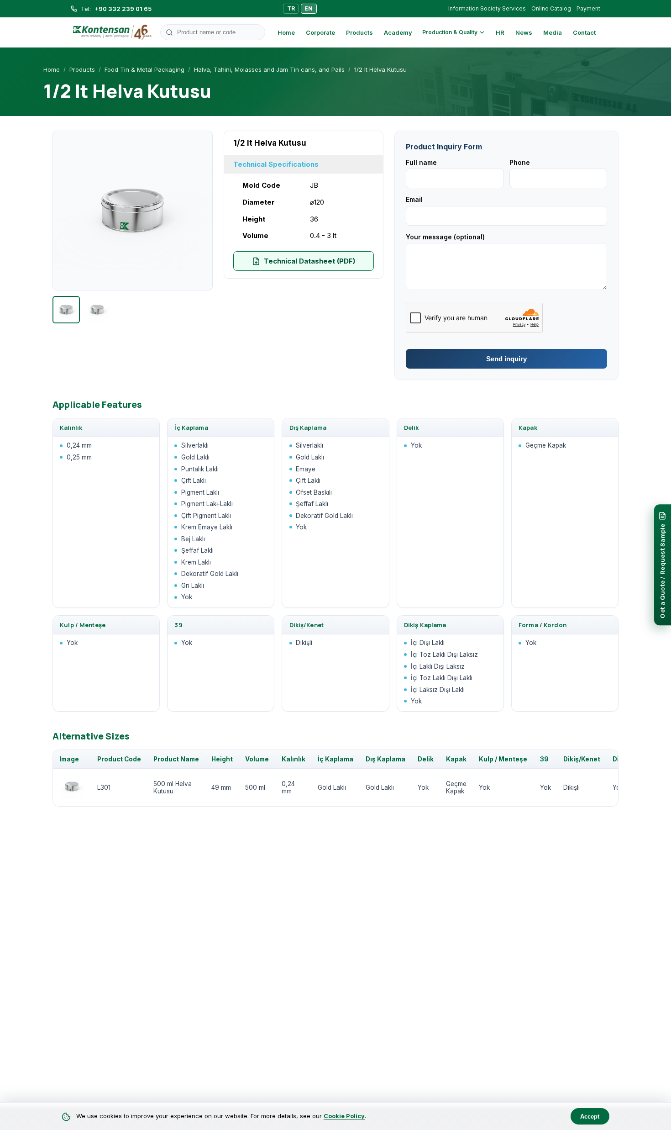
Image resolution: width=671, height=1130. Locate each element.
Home (286, 32)
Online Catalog (551, 8)
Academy (398, 32)
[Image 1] (66, 309)
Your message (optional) (445, 237)
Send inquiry (506, 359)
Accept (589, 1116)
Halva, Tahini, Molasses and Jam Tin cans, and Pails (269, 69)
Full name (421, 162)
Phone (519, 162)
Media (552, 32)
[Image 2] (97, 309)
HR (500, 32)
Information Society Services (487, 8)
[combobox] (212, 32)
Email (414, 199)
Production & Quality (449, 32)
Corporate (320, 32)
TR (291, 8)
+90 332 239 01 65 (123, 8)
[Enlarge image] (132, 210)
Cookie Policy (344, 1115)
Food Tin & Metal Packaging (144, 69)
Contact (584, 32)
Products (359, 32)
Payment (588, 8)
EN (308, 8)
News (523, 32)
